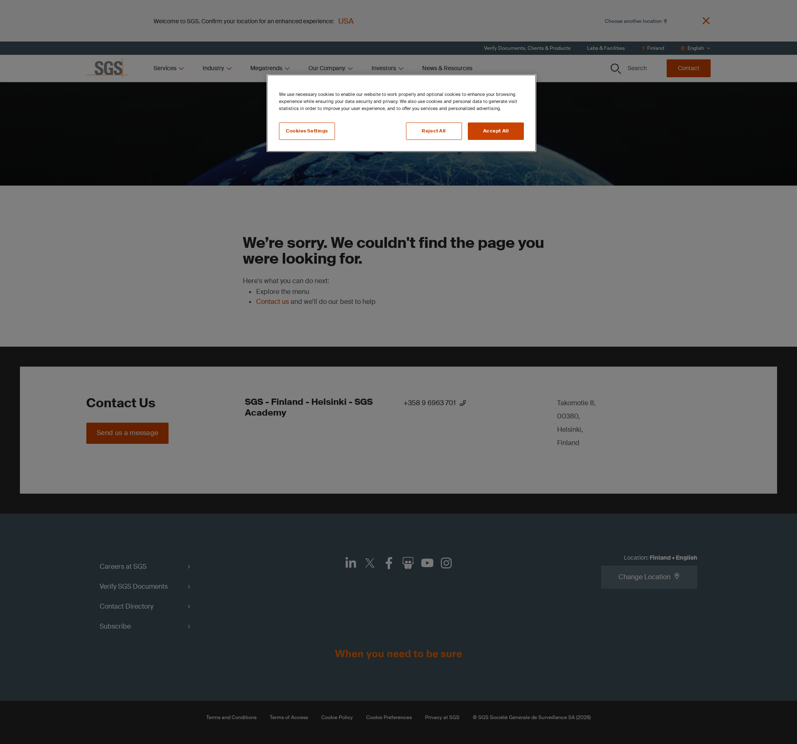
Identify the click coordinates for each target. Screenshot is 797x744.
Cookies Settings (307, 131)
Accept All (496, 131)
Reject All (434, 131)
